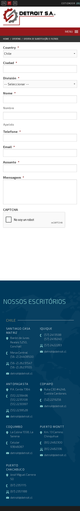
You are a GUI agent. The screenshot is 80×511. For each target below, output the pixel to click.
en (3, 3)
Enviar (14, 240)
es (15, 3)
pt (9, 3)
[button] (69, 31)
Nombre (8, 108)
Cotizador (68, 3)
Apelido (8, 124)
